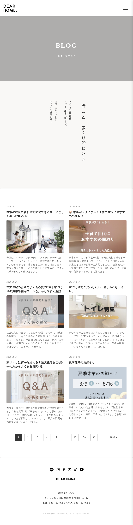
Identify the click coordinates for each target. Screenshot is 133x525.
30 (94, 437)
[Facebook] (64, 469)
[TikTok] (76, 469)
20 (84, 437)
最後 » (113, 437)
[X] (70, 469)
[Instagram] (58, 469)
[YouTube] (82, 469)
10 (75, 437)
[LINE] (52, 469)
